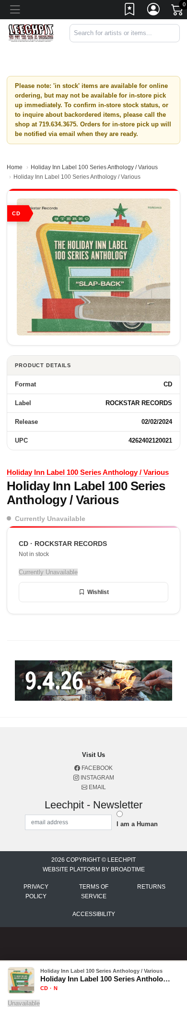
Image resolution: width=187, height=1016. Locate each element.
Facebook (96, 768)
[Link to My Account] (154, 11)
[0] (178, 11)
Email (96, 787)
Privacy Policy (35, 891)
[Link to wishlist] (130, 11)
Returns (151, 886)
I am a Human (137, 824)
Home (15, 167)
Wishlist (98, 592)
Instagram (96, 777)
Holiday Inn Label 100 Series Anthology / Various (94, 167)
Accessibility (93, 914)
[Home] (31, 32)
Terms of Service (93, 891)
